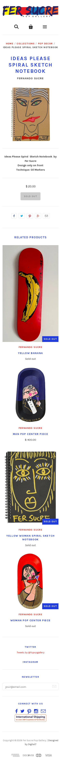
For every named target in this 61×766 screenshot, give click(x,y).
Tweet (21, 216)
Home (10, 43)
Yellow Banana (30, 353)
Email (46, 216)
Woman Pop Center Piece (30, 620)
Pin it (30, 216)
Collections (26, 43)
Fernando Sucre (30, 78)
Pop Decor (45, 43)
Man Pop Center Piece (30, 434)
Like (14, 216)
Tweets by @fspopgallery (30, 652)
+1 (38, 216)
